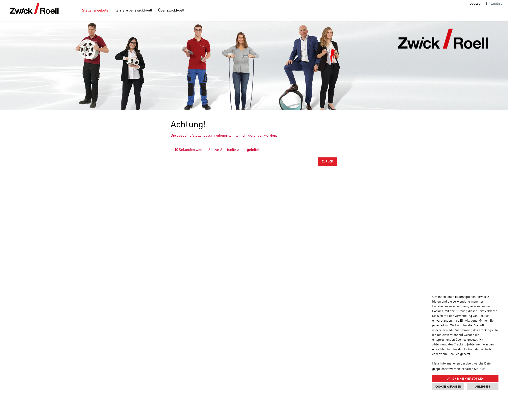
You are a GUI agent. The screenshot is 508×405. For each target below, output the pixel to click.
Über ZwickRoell (171, 10)
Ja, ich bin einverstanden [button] (465, 378)
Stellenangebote (95, 10)
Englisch (497, 3)
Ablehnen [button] (482, 386)
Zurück (327, 161)
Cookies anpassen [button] (448, 386)
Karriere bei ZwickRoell (133, 10)
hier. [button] (483, 369)
